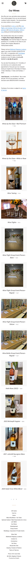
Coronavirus (14, 541)
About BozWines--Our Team (14, 517)
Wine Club (14, 534)
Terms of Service (14, 550)
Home (14, 515)
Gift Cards (14, 511)
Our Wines (14, 524)
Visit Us (14, 513)
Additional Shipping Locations (18, 49)
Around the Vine (14, 545)
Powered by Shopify (14, 558)
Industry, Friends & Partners (14, 548)
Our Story (14, 543)
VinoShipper (21, 53)
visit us (14, 26)
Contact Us (14, 539)
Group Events (14, 528)
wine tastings (8, 28)
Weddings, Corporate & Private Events (14, 531)
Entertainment (14, 526)
